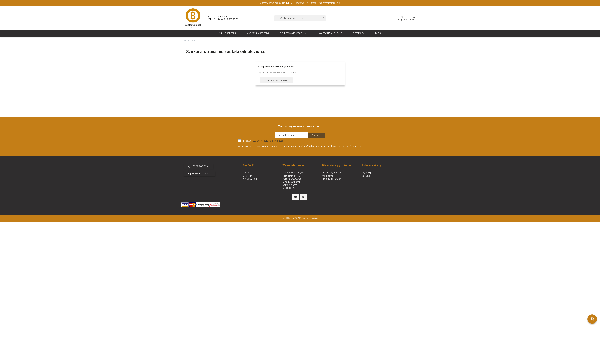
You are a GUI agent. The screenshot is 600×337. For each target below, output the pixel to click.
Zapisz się (317, 135)
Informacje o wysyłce (293, 172)
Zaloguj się (401, 20)
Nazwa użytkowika (331, 172)
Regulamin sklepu (291, 176)
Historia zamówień (331, 179)
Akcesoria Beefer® (258, 33)
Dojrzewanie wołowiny (294, 33)
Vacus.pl (366, 176)
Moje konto (327, 176)
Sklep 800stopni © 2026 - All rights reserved (300, 218)
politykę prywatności (274, 140)
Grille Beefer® (227, 33)
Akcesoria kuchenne (330, 33)
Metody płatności (291, 182)
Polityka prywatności (292, 179)
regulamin (257, 140)
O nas (246, 172)
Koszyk (413, 20)
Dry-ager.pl (367, 172)
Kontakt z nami (250, 179)
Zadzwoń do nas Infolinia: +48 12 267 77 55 (225, 18)
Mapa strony (288, 188)
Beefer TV (358, 33)
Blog (378, 33)
